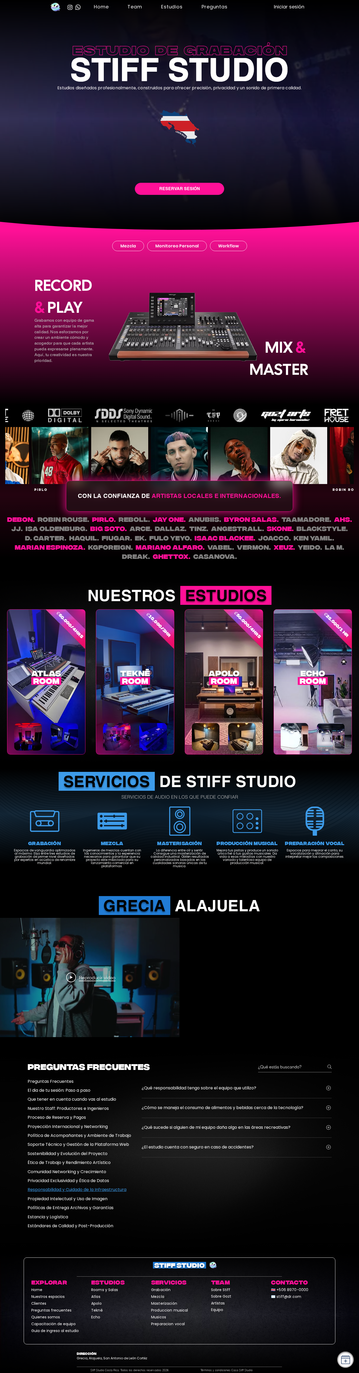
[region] (46, 682)
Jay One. (169, 519)
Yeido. (310, 547)
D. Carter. (45, 538)
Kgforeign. (110, 547)
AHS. (343, 519)
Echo (95, 1317)
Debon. (21, 519)
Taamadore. (306, 519)
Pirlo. (104, 519)
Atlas (95, 1296)
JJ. (17, 528)
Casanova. (215, 556)
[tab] (128, 246)
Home (36, 1289)
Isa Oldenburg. (56, 528)
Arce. (141, 528)
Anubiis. (204, 519)
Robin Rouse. (63, 519)
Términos (227, 1370)
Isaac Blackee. (224, 538)
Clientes (38, 1303)
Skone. (280, 528)
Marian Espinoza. (50, 547)
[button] (134, 7)
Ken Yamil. (314, 538)
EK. (141, 538)
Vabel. (220, 547)
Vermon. (254, 547)
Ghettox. (172, 556)
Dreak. (136, 556)
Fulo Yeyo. (170, 538)
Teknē (97, 1310)
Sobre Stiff (220, 1289)
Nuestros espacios (48, 1296)
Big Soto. (108, 528)
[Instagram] (70, 7)
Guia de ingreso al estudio (55, 1330)
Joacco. (274, 538)
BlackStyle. (322, 528)
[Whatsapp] (78, 7)
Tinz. (198, 528)
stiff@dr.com (288, 1296)
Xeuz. (284, 547)
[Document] (345, 1359)
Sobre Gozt (221, 1296)
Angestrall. (237, 528)
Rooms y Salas (104, 1289)
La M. (334, 547)
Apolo (96, 1303)
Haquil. (84, 538)
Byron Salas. (251, 519)
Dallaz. (171, 528)
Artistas (218, 1303)
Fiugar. (117, 538)
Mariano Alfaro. (170, 547)
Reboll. (134, 519)
